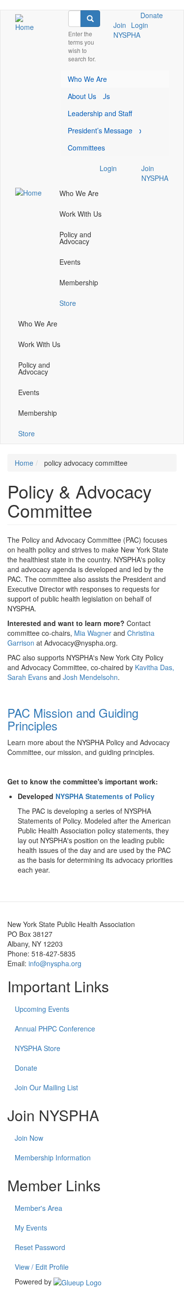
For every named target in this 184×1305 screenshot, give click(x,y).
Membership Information (53, 1157)
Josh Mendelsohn (90, 677)
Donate (151, 15)
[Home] (27, 23)
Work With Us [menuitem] (80, 214)
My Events (31, 1227)
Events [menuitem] (69, 262)
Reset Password (40, 1247)
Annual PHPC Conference (55, 1028)
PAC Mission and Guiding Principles (72, 719)
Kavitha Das (153, 667)
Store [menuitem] (67, 303)
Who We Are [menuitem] (87, 79)
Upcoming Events (42, 1009)
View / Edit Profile (42, 1267)
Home (24, 463)
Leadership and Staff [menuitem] (100, 113)
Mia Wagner (92, 633)
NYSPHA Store (37, 1048)
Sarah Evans (27, 677)
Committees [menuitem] (86, 147)
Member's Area (38, 1208)
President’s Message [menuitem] (100, 130)
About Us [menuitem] (82, 96)
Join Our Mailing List (46, 1087)
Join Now (29, 1138)
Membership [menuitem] (78, 282)
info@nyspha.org (54, 963)
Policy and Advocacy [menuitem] (75, 237)
